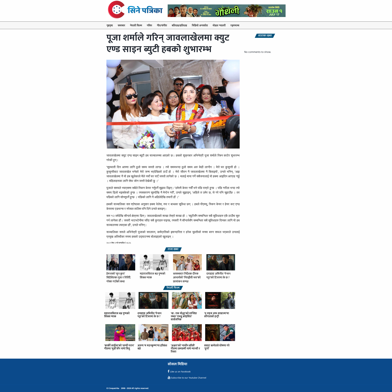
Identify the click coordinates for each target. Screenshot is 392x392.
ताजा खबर (173, 249)
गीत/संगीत (162, 25)
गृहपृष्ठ (110, 25)
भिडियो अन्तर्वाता (200, 25)
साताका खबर (265, 36)
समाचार (121, 25)
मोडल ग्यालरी (219, 25)
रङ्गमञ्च (234, 25)
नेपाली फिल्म (136, 25)
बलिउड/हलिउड (179, 25)
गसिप (149, 25)
